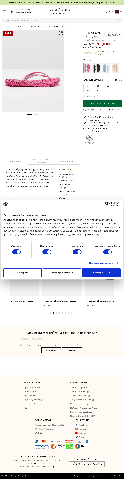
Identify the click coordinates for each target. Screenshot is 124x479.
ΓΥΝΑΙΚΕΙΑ (19, 27)
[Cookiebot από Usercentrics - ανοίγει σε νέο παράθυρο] (107, 204)
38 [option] (98, 86)
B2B (25, 408)
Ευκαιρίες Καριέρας (33, 403)
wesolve (98, 476)
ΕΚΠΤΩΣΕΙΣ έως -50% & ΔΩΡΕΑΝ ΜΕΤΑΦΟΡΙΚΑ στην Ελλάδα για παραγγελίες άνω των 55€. (62, 2)
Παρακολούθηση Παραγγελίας (50, 425)
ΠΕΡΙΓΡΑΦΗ (15, 161)
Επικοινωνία (29, 391)
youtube (83, 433)
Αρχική (5, 27)
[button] (29, 114)
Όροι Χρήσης (29, 395)
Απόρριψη (22, 272)
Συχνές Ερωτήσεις (32, 399)
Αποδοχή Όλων (101, 272)
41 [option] (98, 90)
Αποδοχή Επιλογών (62, 272)
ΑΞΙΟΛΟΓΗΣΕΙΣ (67, 161)
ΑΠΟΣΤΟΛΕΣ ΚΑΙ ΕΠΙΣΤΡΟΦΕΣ (41, 161)
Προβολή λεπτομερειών (102, 263)
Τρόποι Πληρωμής (79, 387)
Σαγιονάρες (35, 27)
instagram (84, 429)
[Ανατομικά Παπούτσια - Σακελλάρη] (59, 11)
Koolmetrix (118, 476)
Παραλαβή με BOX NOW (82, 416)
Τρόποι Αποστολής (79, 391)
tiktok (82, 437)
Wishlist (39, 433)
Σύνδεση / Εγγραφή (44, 429)
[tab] (15, 161)
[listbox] (102, 88)
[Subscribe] (104, 340)
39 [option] (108, 86)
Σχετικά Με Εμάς (31, 387)
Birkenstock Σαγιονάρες (13, 301)
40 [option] (88, 90)
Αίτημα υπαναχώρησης (82, 399)
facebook (83, 425)
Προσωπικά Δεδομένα (81, 403)
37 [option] (88, 86)
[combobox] (62, 20)
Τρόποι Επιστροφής (80, 395)
